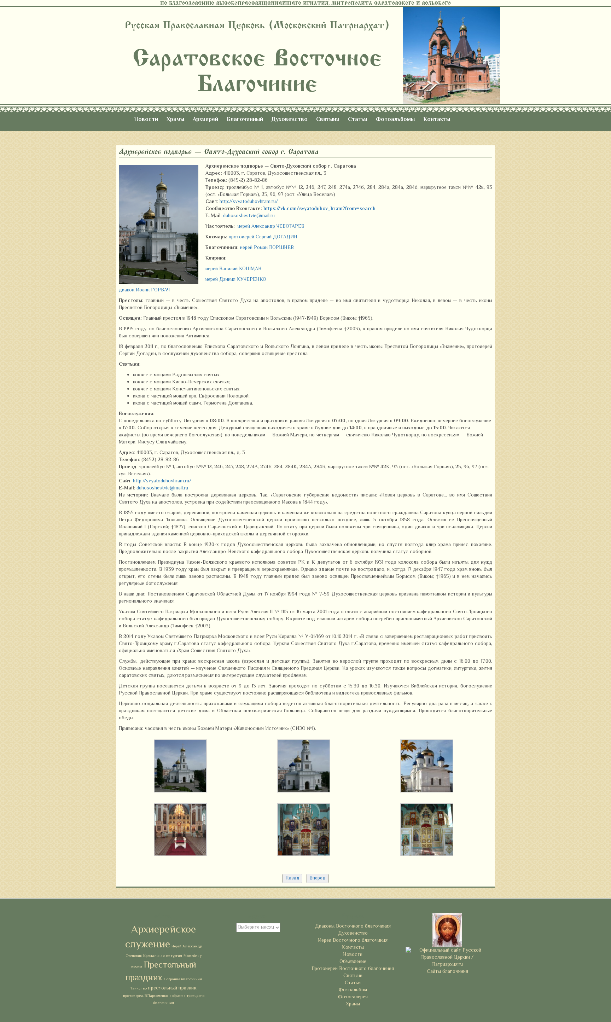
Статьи (357, 119)
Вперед (317, 878)
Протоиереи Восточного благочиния (353, 969)
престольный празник (172, 988)
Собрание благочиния (183, 979)
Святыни (327, 119)
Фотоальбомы (395, 119)
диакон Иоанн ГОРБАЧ (144, 290)
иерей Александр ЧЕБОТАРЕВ (271, 227)
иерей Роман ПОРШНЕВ (267, 248)
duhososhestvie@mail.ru (249, 216)
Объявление (352, 962)
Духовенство (290, 119)
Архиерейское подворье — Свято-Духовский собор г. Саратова (218, 151)
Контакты (436, 119)
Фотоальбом (353, 990)
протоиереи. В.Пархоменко (145, 996)
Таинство (138, 989)
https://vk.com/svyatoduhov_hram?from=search (319, 209)
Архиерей (205, 119)
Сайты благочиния (447, 972)
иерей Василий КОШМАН (233, 269)
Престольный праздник (161, 971)
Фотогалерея (353, 997)
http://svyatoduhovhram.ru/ (249, 202)
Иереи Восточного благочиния (353, 941)
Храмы (175, 119)
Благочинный (245, 119)
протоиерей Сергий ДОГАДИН (263, 237)
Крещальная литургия (162, 956)
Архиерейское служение (160, 937)
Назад (292, 878)
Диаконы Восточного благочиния (353, 926)
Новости (146, 119)
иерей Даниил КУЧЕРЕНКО (235, 280)
